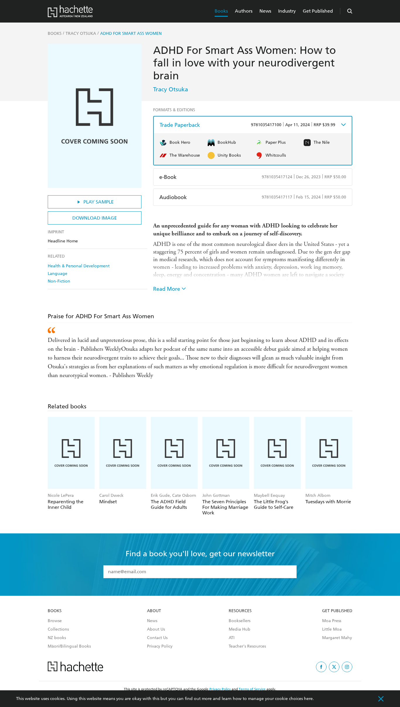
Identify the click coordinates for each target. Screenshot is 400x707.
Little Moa (332, 629)
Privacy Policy (159, 646)
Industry (287, 11)
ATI (232, 638)
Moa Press (331, 621)
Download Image (94, 218)
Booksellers (239, 621)
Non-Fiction (59, 281)
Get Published (318, 11)
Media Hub (239, 629)
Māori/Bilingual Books (69, 646)
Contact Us (157, 638)
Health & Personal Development (79, 265)
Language (57, 273)
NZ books (57, 638)
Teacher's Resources (247, 646)
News (265, 11)
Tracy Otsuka (170, 89)
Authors (243, 11)
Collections (58, 629)
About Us (156, 629)
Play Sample (98, 202)
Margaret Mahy (337, 638)
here (308, 698)
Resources (240, 611)
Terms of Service (252, 689)
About (154, 611)
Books (221, 11)
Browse (55, 621)
